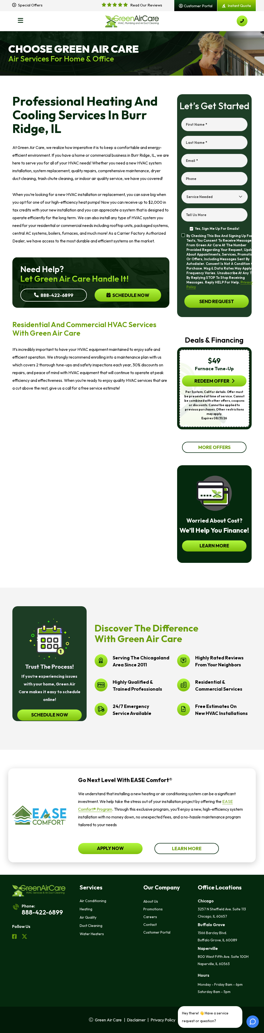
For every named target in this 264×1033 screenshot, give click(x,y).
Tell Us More (196, 215)
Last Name (196, 142)
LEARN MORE (214, 546)
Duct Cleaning (91, 925)
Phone (191, 179)
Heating (86, 909)
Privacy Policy (163, 1019)
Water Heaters (92, 934)
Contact (150, 924)
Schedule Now (130, 295)
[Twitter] (24, 937)
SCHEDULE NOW (49, 715)
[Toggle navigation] (20, 21)
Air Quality (88, 917)
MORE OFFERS (214, 447)
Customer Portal (156, 932)
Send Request (216, 301)
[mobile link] (242, 20)
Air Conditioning (93, 900)
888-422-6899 (56, 295)
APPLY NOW (110, 848)
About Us (150, 901)
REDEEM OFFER (211, 381)
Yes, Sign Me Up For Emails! (217, 228)
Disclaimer (136, 1019)
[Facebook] (15, 937)
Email (192, 161)
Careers (150, 916)
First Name (196, 124)
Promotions (153, 909)
